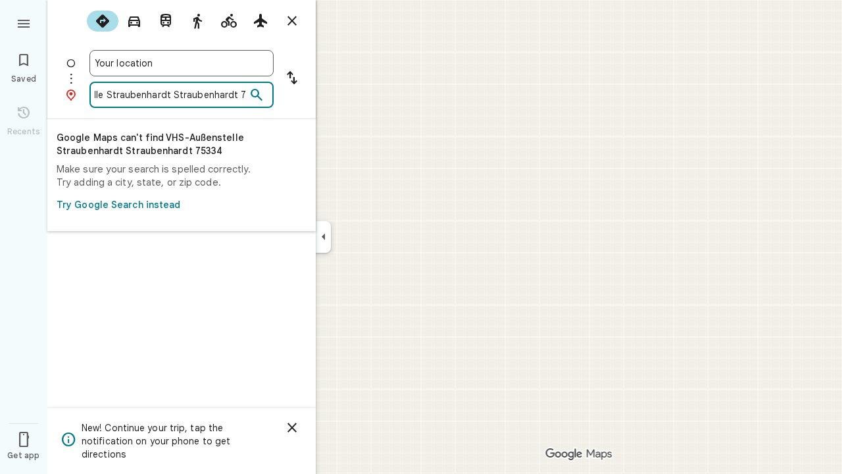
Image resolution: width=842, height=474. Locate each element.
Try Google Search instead (119, 205)
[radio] (102, 21)
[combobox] (181, 63)
